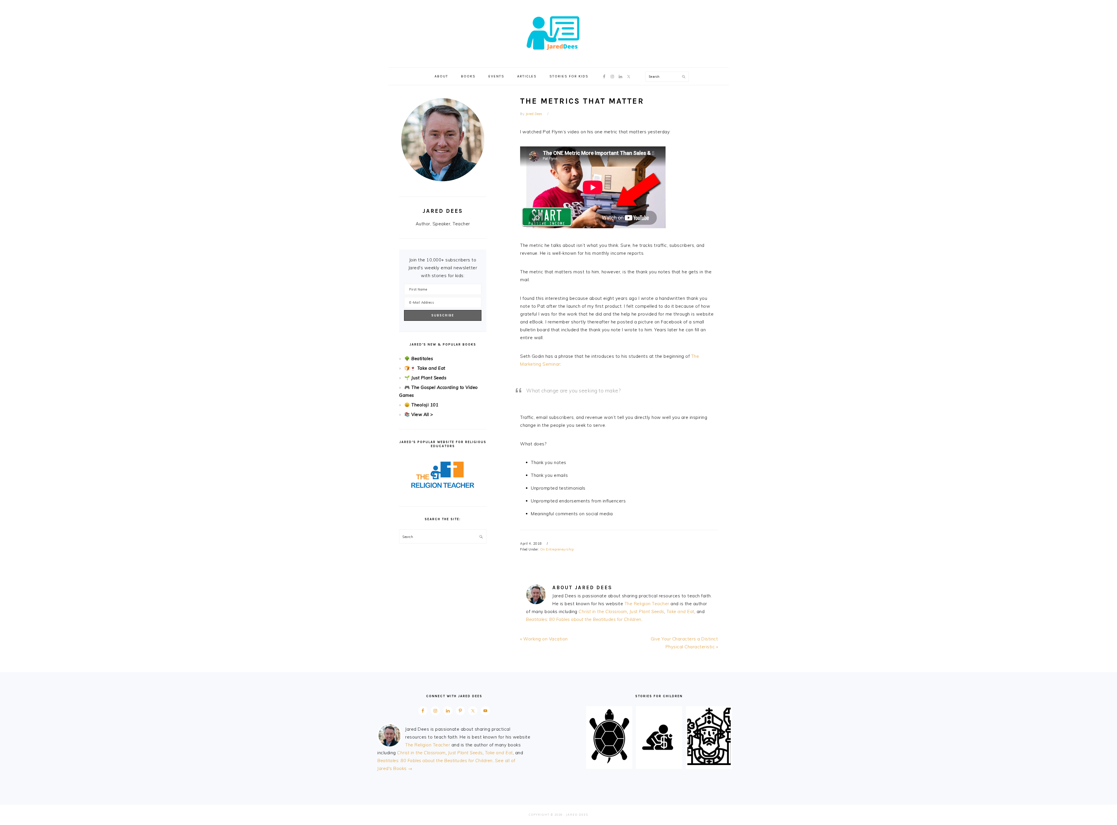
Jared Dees (558, 32)
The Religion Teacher (647, 603)
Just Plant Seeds (646, 611)
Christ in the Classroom (603, 611)
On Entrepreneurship (557, 549)
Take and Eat (680, 611)
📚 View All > (418, 414)
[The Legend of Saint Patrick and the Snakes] (709, 763)
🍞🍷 (410, 368)
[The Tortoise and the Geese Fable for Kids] (609, 763)
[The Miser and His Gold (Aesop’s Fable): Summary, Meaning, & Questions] (659, 763)
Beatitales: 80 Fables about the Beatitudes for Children (583, 619)
